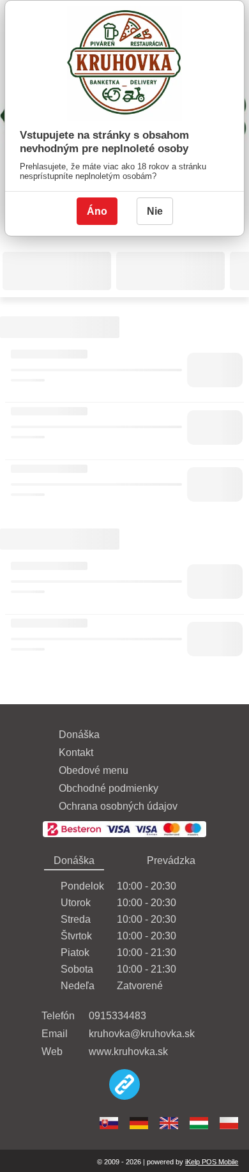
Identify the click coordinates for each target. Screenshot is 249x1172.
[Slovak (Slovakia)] (109, 1123)
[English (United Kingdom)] (169, 1123)
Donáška (79, 734)
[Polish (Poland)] (229, 1123)
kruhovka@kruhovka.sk (142, 1033)
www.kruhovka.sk (128, 1051)
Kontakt (76, 752)
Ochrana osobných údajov (118, 806)
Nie (155, 211)
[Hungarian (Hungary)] (199, 1123)
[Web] (124, 1085)
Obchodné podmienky (108, 788)
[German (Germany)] (139, 1123)
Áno (97, 211)
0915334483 (117, 1015)
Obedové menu (93, 770)
